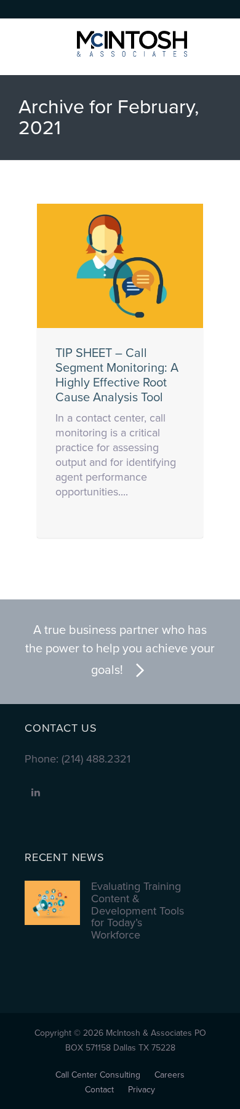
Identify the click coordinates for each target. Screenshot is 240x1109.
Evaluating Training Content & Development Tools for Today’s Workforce (137, 911)
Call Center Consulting (97, 1075)
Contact (99, 1089)
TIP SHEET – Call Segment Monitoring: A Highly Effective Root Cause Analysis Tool (116, 375)
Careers (169, 1075)
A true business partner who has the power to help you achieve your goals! (120, 650)
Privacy (141, 1089)
